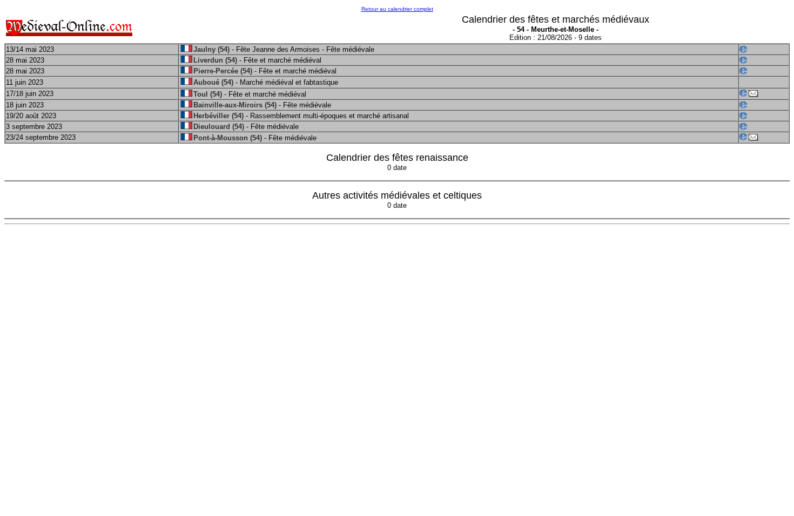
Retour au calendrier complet (397, 9)
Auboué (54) (213, 82)
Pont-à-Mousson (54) (227, 138)
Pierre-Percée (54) (222, 71)
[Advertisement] (330, 306)
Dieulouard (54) (218, 127)
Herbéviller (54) (218, 116)
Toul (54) (207, 94)
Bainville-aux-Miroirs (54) (235, 105)
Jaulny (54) (211, 49)
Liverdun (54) (215, 60)
